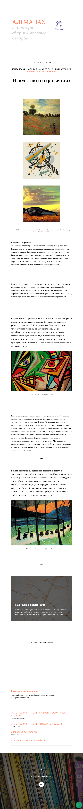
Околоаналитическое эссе (24, 732)
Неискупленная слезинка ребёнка (28, 740)
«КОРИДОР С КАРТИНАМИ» (41, 71)
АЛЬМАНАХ (29, 22)
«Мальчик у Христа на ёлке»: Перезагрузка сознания (36, 724)
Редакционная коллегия (41, 776)
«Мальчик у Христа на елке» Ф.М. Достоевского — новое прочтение (39, 714)
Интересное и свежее (24, 691)
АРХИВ (41, 770)
